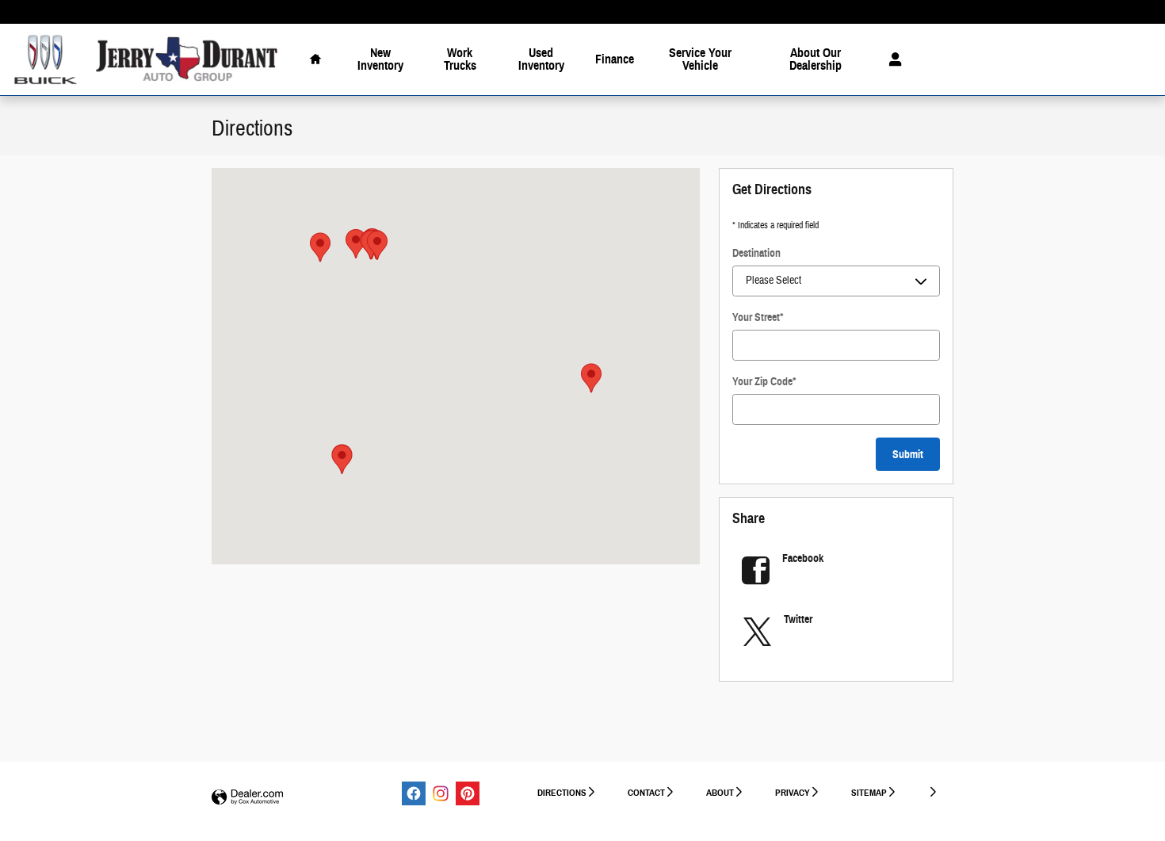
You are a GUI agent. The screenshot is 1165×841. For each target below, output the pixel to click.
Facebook (802, 558)
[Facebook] (414, 793)
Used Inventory (541, 59)
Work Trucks (460, 59)
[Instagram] (441, 793)
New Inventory (380, 59)
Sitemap (869, 792)
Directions (561, 792)
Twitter (798, 619)
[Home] (45, 60)
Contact (646, 792)
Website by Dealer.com (247, 797)
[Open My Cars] (891, 59)
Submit (907, 454)
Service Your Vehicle (700, 59)
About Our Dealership (815, 59)
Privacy (792, 792)
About (720, 792)
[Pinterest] (467, 793)
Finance (614, 59)
